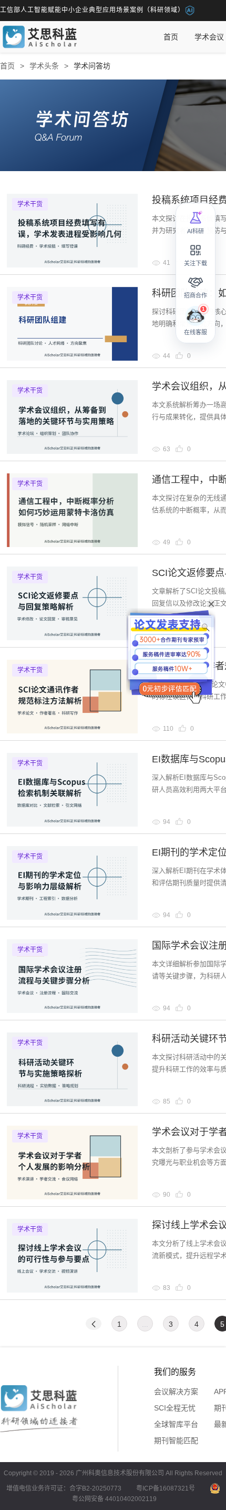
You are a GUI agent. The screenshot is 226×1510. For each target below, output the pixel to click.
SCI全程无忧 (175, 1408)
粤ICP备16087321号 (165, 1488)
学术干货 (30, 204)
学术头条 (44, 66)
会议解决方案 (176, 1391)
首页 (170, 37)
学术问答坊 (92, 66)
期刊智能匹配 (176, 1440)
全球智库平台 (176, 1424)
